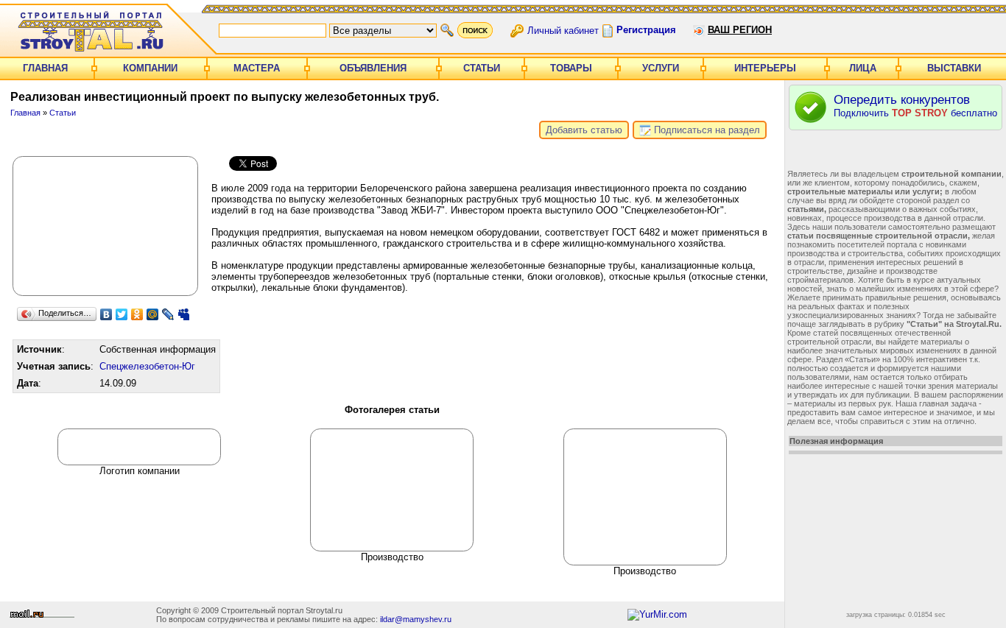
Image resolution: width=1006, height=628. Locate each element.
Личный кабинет (563, 29)
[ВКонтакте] (106, 314)
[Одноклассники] (137, 314)
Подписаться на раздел (705, 129)
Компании (150, 68)
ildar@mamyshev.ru (415, 619)
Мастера (256, 68)
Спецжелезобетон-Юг (147, 366)
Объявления (373, 68)
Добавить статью (584, 129)
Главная (45, 68)
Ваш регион (740, 29)
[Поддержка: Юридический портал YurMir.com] (657, 614)
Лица (862, 68)
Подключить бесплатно (915, 106)
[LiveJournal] (168, 314)
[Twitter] (122, 314)
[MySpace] (183, 314)
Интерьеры (765, 68)
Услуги (660, 68)
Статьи (481, 68)
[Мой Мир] (153, 314)
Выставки (954, 68)
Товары (571, 68)
